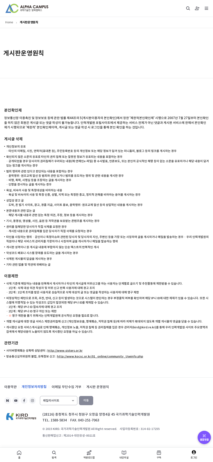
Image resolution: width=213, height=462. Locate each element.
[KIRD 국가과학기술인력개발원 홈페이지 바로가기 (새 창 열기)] (21, 416)
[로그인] (197, 8)
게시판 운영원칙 (97, 387)
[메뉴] (206, 8)
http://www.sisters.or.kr (65, 350)
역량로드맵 (89, 457)
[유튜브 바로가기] (15, 400)
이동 (86, 400)
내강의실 (123, 457)
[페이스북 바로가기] (24, 400)
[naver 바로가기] (7, 400)
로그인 (194, 457)
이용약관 (10, 387)
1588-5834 (59, 420)
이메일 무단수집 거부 (66, 387)
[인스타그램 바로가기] (32, 400)
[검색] (188, 8)
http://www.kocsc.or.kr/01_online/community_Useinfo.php (100, 356)
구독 (159, 457)
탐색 (54, 457)
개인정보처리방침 (34, 387)
